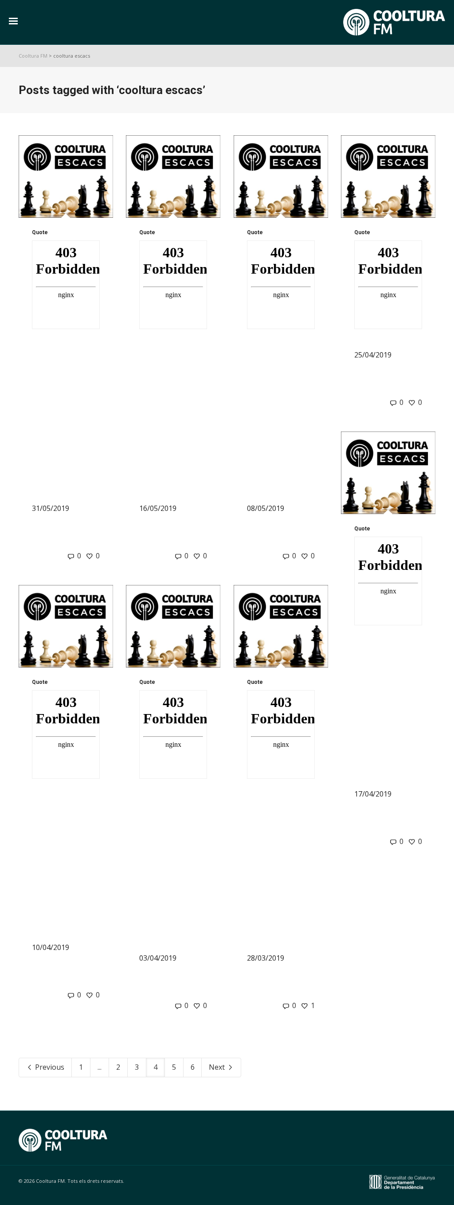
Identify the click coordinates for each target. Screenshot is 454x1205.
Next (218, 1067)
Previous (48, 1067)
